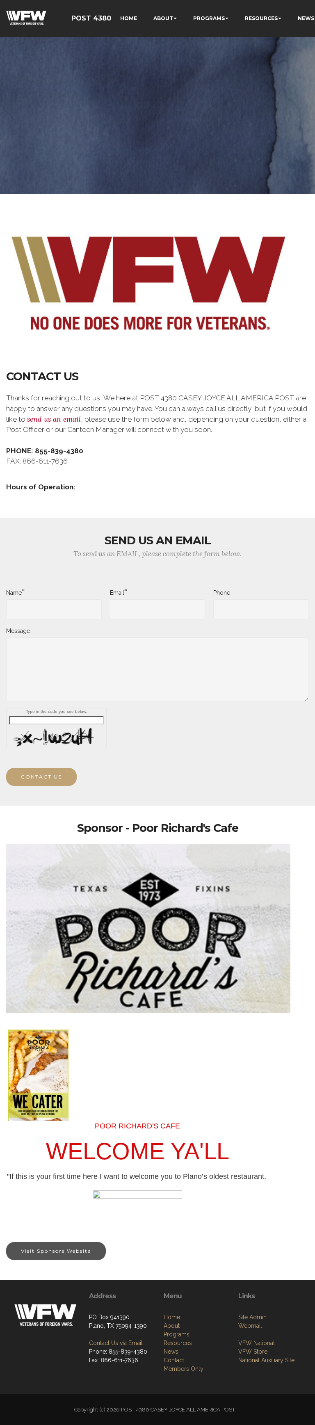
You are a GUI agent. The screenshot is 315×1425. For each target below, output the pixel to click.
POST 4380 (91, 18)
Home (172, 1317)
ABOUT (163, 18)
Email (117, 592)
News (171, 1351)
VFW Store (252, 1351)
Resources (178, 1343)
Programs (176, 1334)
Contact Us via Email (116, 1343)
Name (14, 592)
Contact (174, 1360)
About (172, 1325)
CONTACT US (41, 777)
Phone (221, 592)
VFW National (256, 1343)
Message (18, 631)
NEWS (306, 18)
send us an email (54, 419)
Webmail (250, 1325)
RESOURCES (261, 18)
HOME (128, 18)
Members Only (183, 1369)
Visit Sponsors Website (56, 1251)
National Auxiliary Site (266, 1360)
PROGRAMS (209, 18)
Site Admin (252, 1317)
